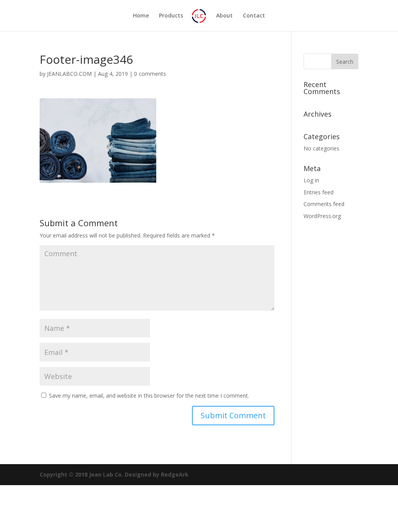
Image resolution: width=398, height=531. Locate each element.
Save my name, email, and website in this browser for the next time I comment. (149, 395)
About (224, 16)
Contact (254, 16)
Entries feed (318, 192)
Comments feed (324, 204)
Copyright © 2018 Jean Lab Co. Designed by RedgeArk (114, 474)
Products (171, 16)
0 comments (150, 73)
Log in (311, 180)
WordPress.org (322, 216)
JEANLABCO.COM (69, 73)
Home (141, 16)
